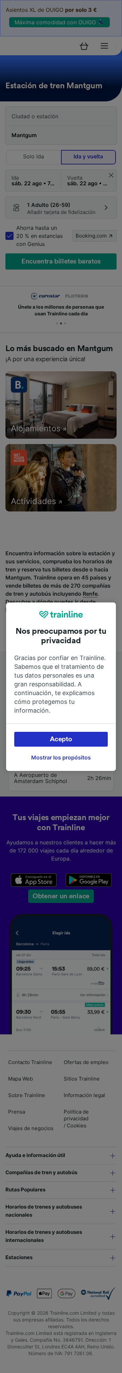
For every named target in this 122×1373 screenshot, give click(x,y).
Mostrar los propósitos (61, 757)
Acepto (61, 739)
